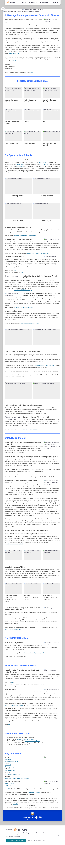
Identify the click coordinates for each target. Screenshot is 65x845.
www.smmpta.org (14, 53)
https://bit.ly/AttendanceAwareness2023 (25, 235)
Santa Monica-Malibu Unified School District (17, 778)
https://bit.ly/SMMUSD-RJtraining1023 (44, 365)
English (12, 61)
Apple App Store (9, 783)
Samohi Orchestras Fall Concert (26, 739)
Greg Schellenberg (44, 164)
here (15, 270)
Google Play (8, 785)
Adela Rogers (20, 166)
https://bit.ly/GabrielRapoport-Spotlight (33, 653)
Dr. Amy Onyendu (20, 164)
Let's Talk (7, 789)
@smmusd (8, 759)
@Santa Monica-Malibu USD (12, 774)
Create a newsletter (16, 840)
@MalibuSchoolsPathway (12, 761)
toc (3, 9)
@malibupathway (9, 767)
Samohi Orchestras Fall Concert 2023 (27, 429)
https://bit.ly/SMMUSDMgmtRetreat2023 (37, 253)
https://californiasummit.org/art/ (14, 544)
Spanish (17, 61)
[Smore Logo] (11, 2)
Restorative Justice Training (32, 741)
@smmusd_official (10, 770)
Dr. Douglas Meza (43, 162)
